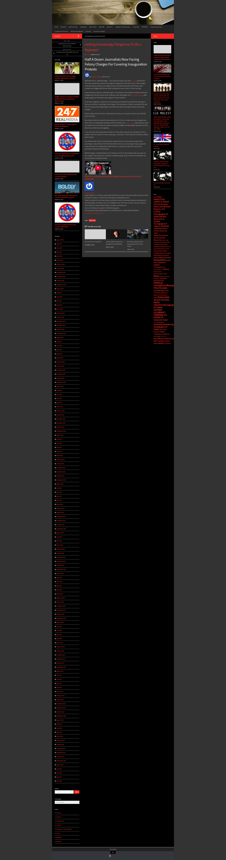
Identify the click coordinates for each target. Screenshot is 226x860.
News (156, 276)
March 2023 (59, 407)
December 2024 (60, 321)
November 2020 (60, 520)
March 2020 (59, 545)
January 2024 (60, 366)
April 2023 (59, 402)
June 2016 (59, 728)
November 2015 (60, 752)
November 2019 (60, 561)
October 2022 (60, 427)
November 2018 (60, 610)
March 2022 (59, 455)
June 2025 (59, 297)
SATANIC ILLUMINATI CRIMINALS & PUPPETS (160, 313)
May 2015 (59, 777)
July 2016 (59, 724)
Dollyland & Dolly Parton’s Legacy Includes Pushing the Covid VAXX (65, 77)
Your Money (167, 343)
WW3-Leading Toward (162, 341)
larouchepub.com (159, 267)
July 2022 (59, 439)
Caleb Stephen (96, 77)
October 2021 (60, 476)
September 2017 (61, 667)
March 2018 (59, 643)
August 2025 (60, 289)
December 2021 (60, 468)
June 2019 (59, 582)
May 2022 (59, 447)
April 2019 (59, 590)
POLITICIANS (160, 288)
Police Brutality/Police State (95, 36)
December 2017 (60, 655)
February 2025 (60, 313)
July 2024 (59, 341)
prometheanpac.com (161, 290)
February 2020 (60, 549)
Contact (58, 825)
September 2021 (61, 480)
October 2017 (60, 663)
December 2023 (60, 370)
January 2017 (60, 700)
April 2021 (59, 500)
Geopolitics (83, 27)
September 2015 (61, 761)
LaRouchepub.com (158, 269)
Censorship (136, 27)
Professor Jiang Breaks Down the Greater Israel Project (65, 226)
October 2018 (60, 614)
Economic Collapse (99, 31)
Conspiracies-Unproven (61, 31)
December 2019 (60, 557)
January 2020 (60, 553)
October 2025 (60, 280)
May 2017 (59, 683)
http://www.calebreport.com (94, 213)
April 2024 (59, 354)
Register (58, 841)
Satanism (109, 27)
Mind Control (92, 27)
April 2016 (59, 732)
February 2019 (60, 598)
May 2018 (59, 634)
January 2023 (60, 415)
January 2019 (60, 602)
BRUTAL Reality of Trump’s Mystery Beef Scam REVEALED (66, 125)
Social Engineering (159, 322)
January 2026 (60, 268)
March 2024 (59, 358)
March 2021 (59, 504)
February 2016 (60, 740)
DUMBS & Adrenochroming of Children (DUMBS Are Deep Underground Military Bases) (67, 99)
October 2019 (60, 565)
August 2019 (60, 573)
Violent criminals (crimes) (161, 333)
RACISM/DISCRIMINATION (161, 293)
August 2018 (60, 622)
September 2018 (61, 618)
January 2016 (60, 744)
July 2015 (59, 769)
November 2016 (60, 708)
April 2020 (59, 541)
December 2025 (60, 272)
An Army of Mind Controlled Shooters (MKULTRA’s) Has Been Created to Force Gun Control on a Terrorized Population (162, 98)
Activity (58, 817)
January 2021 (60, 512)
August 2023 (60, 386)
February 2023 (60, 411)
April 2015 (59, 781)
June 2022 (59, 443)
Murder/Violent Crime (160, 274)
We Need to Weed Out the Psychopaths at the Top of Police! (135, 244)
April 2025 (59, 305)
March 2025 (59, 309)
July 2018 (59, 626)
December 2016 (60, 704)
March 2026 (59, 260)
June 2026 (59, 248)
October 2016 (60, 712)
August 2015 (60, 765)
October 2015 (60, 756)
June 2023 (59, 394)
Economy (88, 31)
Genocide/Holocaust (162, 257)
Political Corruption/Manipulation (167, 284)
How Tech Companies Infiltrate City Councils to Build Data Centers (66, 196)
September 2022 (61, 431)
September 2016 (61, 716)
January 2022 (60, 463)
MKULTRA (101, 27)
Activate (58, 813)
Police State (92, 220)
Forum (58, 833)
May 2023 (59, 398)
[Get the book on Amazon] (78, 36)
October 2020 (60, 525)
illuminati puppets (160, 263)
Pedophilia (157, 278)
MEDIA (166, 269)
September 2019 (61, 569)
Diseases (167, 249)
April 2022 (59, 451)
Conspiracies (60, 821)
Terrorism (163, 329)
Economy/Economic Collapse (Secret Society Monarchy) (162, 253)
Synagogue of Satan (160, 328)
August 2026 (60, 240)
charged (133, 81)
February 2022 (60, 459)
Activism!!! (63, 27)
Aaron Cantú (129, 123)
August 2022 (60, 435)
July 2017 (59, 675)
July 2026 (59, 244)
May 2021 (59, 496)
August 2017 (60, 671)
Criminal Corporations (161, 244)
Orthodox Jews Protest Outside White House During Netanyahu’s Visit (67, 155)
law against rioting (137, 95)
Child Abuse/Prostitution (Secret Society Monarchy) (161, 236)
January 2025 (60, 317)
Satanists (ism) (161, 319)
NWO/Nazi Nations (165, 276)
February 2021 (60, 508)
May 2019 (59, 586)
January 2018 (60, 651)
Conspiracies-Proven (156, 27)
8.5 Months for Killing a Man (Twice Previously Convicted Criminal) (162, 76)
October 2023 (60, 378)
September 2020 (61, 529)
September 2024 (61, 333)
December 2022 (60, 419)
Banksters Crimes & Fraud (123, 27)
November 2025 (60, 276)
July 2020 (59, 537)
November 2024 (60, 325)
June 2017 (59, 679)
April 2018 (59, 638)
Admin (88, 54)
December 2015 (60, 748)
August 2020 (60, 533)
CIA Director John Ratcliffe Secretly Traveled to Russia (66, 176)
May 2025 (59, 301)
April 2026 (59, 256)
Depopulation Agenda (77, 31)
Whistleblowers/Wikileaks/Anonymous (168, 339)
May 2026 (59, 252)
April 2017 (59, 687)
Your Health (158, 343)
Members (59, 837)
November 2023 (60, 374)
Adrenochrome (73, 27)
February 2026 (60, 264)
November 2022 (60, 423)
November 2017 (60, 659)
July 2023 (59, 390)
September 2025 (61, 284)
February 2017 (60, 695)
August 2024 (60, 337)
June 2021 (59, 492)
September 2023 (61, 382)
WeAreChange (163, 336)
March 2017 (59, 691)
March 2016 (59, 736)
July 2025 (59, 293)
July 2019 (59, 577)
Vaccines (156, 332)
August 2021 (60, 484)
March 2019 (59, 594)
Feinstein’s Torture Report (64, 829)
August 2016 (60, 720)
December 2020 (60, 516)
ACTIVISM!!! (158, 197)
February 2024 (60, 362)
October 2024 (60, 329)
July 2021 (59, 488)
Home (56, 27)
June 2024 (59, 345)
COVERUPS (144, 27)
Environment (165, 255)
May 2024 (59, 350)
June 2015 (59, 773)
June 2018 (59, 630)
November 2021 (60, 472)
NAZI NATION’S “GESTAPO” (93, 242)
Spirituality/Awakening (163, 324)
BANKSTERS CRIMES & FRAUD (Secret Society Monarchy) (161, 203)
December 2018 (60, 606)
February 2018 (60, 647)
